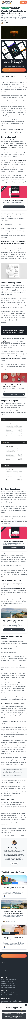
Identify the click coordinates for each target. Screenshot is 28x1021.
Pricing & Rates (13, 972)
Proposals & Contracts (15, 7)
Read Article (14, 394)
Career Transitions (5, 963)
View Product (14, 206)
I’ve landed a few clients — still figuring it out (13, 1013)
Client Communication (15, 963)
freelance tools (19, 859)
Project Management (5, 974)
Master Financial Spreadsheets (7, 983)
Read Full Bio (14, 863)
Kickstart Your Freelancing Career (8, 985)
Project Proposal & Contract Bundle (13, 200)
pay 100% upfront (5, 341)
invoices (15, 721)
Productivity (20, 972)
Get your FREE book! (14, 955)
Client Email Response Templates (8, 987)
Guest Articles (20, 966)
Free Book (23, 2)
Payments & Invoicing (5, 7)
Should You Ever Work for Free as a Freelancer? (13, 888)
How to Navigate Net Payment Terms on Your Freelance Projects (13, 621)
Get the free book (14, 69)
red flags (10, 830)
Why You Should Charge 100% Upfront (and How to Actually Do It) (13, 385)
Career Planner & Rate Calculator (8, 992)
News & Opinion (4, 970)
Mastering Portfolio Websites (7, 981)
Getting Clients (13, 966)
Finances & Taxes (5, 966)
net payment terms (20, 588)
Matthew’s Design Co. (13, 855)
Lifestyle (3, 968)
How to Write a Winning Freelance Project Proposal (13, 938)
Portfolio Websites (5, 972)
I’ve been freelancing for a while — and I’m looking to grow (13, 1017)
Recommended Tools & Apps (7, 994)
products (12, 859)
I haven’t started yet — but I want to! (13, 1010)
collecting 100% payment (9, 358)
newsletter (7, 859)
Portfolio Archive (18, 994)
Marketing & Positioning (11, 968)
